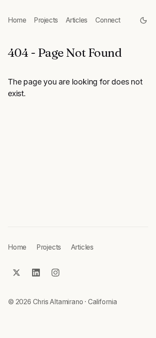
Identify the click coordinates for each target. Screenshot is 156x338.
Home (17, 20)
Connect (107, 20)
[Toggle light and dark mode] (144, 20)
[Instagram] (56, 273)
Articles (77, 20)
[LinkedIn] (36, 273)
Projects (46, 20)
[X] (17, 273)
